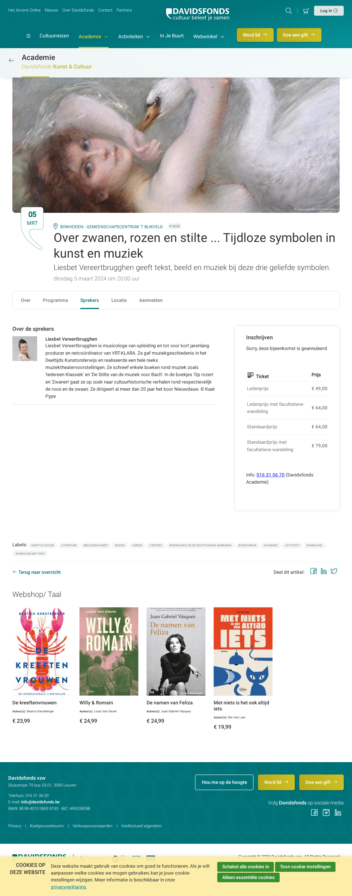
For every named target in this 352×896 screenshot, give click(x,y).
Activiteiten (131, 36)
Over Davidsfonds (78, 10)
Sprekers (89, 300)
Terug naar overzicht (39, 572)
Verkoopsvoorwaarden (92, 825)
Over (26, 300)
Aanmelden (151, 300)
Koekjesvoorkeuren (47, 825)
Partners (124, 10)
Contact (105, 10)
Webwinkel (205, 36)
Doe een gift (296, 35)
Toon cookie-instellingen (305, 866)
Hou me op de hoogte (224, 782)
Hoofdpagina (28, 41)
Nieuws (51, 10)
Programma (55, 300)
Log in (326, 10)
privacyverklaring (68, 887)
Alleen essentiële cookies (248, 877)
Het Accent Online (24, 10)
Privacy (14, 825)
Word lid (252, 35)
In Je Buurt (172, 36)
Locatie (119, 300)
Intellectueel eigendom (141, 825)
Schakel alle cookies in (245, 866)
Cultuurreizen (54, 36)
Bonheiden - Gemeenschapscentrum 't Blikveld (111, 226)
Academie (90, 36)
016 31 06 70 (271, 475)
